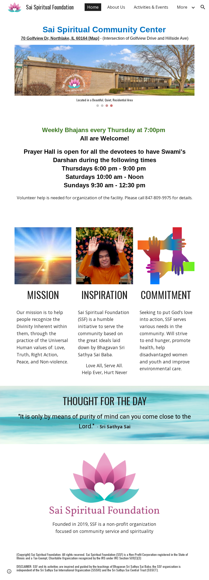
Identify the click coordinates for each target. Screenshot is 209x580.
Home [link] (93, 7)
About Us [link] (116, 7)
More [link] (182, 7)
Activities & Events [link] (151, 7)
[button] (203, 7)
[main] (104, 32)
